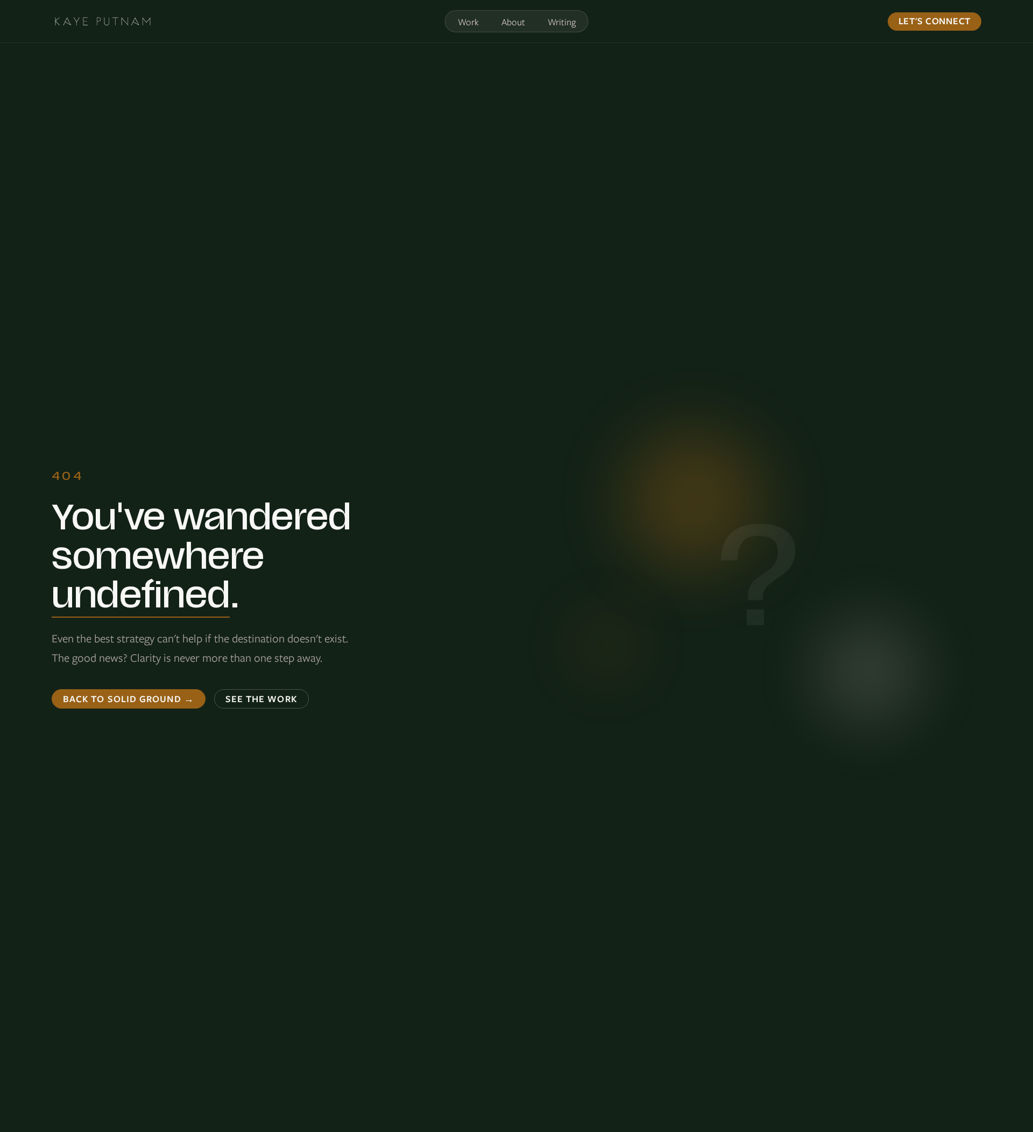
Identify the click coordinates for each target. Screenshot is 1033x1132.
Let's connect (934, 21)
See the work (261, 698)
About (513, 22)
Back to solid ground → (128, 698)
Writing (562, 22)
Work (468, 22)
